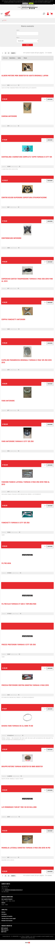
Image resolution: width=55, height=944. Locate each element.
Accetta (31, 3)
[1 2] (44, 465)
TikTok (4, 932)
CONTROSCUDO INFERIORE (11, 238)
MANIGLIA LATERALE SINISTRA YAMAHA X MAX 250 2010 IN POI (26, 848)
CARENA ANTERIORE (9, 116)
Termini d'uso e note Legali (9, 918)
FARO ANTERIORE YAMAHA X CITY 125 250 (18, 441)
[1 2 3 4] (44, 749)
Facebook (5, 928)
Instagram (5, 930)
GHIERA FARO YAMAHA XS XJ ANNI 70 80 (17, 726)
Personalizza (25, 3)
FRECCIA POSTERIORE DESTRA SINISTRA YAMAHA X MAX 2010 (25, 685)
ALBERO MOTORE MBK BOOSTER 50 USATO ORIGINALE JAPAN (25, 75)
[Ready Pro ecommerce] (27, 942)
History (3, 912)
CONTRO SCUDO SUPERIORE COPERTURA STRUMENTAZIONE (24, 197)
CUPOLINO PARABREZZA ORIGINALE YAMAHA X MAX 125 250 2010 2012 (27, 361)
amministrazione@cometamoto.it (30, 7)
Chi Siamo (4, 914)
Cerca (17, 30)
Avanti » (13, 53)
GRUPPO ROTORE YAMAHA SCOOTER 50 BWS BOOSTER (22, 766)
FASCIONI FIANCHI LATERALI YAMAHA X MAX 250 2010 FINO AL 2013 (26, 483)
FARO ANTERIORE (8, 401)
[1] (44, 99)
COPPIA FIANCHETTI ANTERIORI (13, 319)
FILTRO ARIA (6, 563)
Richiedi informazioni (7, 920)
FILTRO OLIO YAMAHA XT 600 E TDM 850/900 (19, 604)
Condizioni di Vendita (7, 916)
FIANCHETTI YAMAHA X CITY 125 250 (16, 522)
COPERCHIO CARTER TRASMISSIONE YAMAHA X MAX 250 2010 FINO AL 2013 (27, 280)
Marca (17, 37)
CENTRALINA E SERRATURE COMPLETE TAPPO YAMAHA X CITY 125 (27, 157)
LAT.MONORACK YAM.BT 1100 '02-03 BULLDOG (19, 807)
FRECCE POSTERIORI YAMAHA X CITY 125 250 (19, 644)
